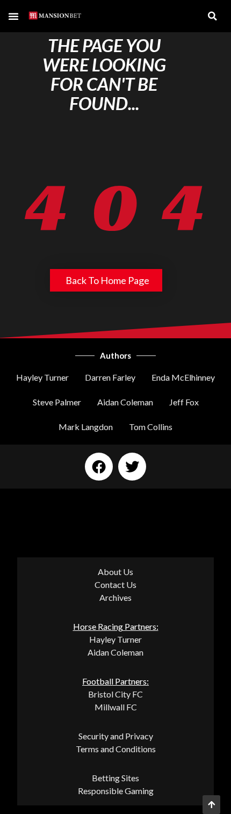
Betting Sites (115, 778)
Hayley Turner (42, 377)
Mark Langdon (86, 426)
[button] (13, 16)
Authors (115, 355)
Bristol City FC (115, 694)
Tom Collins (150, 426)
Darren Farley (110, 377)
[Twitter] (132, 467)
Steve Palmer (57, 402)
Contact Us (115, 584)
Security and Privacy (115, 736)
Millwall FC (116, 707)
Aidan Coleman (125, 402)
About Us (115, 571)
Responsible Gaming (116, 791)
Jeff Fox (184, 402)
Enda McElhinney (183, 377)
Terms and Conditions (116, 749)
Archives (115, 597)
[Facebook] (99, 467)
